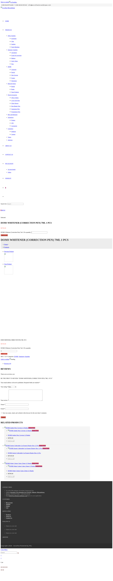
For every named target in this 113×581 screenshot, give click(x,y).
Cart (7, 507)
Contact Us (9, 518)
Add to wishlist (5, 359)
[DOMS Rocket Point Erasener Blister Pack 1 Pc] (8, 261)
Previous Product (9, 251)
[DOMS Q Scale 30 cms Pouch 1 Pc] (8, 274)
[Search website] (5, 196)
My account (9, 502)
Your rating (4, 387)
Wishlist (8, 504)
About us (8, 516)
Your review (5, 400)
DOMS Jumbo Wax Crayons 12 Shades (19, 435)
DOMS (16, 356)
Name (3, 404)
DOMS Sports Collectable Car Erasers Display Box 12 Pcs (24, 453)
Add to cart (4, 235)
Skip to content (5, 2)
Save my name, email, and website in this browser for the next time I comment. (25, 413)
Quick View (31, 428)
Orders (8, 506)
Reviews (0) (7, 363)
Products (8, 514)
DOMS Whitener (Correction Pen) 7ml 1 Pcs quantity (16, 232)
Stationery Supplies (24, 356)
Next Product (8, 264)
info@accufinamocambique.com (18, 495)
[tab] (47, 363)
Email (3, 408)
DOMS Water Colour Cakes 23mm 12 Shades (21, 471)
